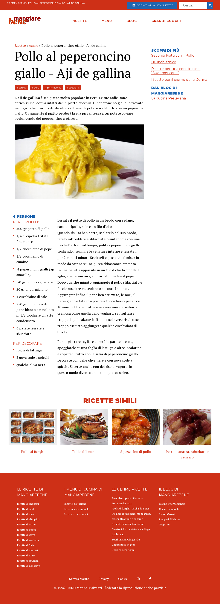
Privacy (104, 579)
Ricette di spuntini (27, 560)
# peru (35, 87)
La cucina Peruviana (168, 98)
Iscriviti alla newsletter (154, 5)
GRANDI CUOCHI (166, 21)
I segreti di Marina (169, 519)
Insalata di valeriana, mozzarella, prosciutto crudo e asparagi (131, 516)
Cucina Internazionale (172, 503)
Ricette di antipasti (28, 503)
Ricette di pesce (26, 529)
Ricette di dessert (27, 550)
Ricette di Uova (26, 534)
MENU (107, 21)
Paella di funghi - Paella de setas (131, 508)
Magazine (164, 524)
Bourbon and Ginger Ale (126, 539)
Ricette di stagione (75, 503)
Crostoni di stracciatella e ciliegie (131, 529)
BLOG (132, 21)
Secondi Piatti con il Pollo (172, 55)
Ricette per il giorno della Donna (179, 80)
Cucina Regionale (169, 509)
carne (22, 3)
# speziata (72, 87)
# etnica (21, 87)
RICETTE (79, 21)
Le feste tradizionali (76, 514)
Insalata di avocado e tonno (128, 524)
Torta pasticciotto (122, 503)
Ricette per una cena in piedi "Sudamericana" (175, 71)
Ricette (11, 3)
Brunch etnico (163, 62)
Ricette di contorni (28, 540)
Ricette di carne (26, 524)
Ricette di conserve (28, 565)
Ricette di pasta (26, 509)
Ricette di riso (25, 514)
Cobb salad (118, 534)
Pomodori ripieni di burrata (127, 498)
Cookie (123, 579)
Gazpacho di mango (123, 544)
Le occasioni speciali (76, 509)
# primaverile (53, 87)
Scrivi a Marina (79, 579)
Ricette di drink (26, 555)
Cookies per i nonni (123, 549)
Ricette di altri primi (28, 519)
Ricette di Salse (26, 545)
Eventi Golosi (167, 514)
